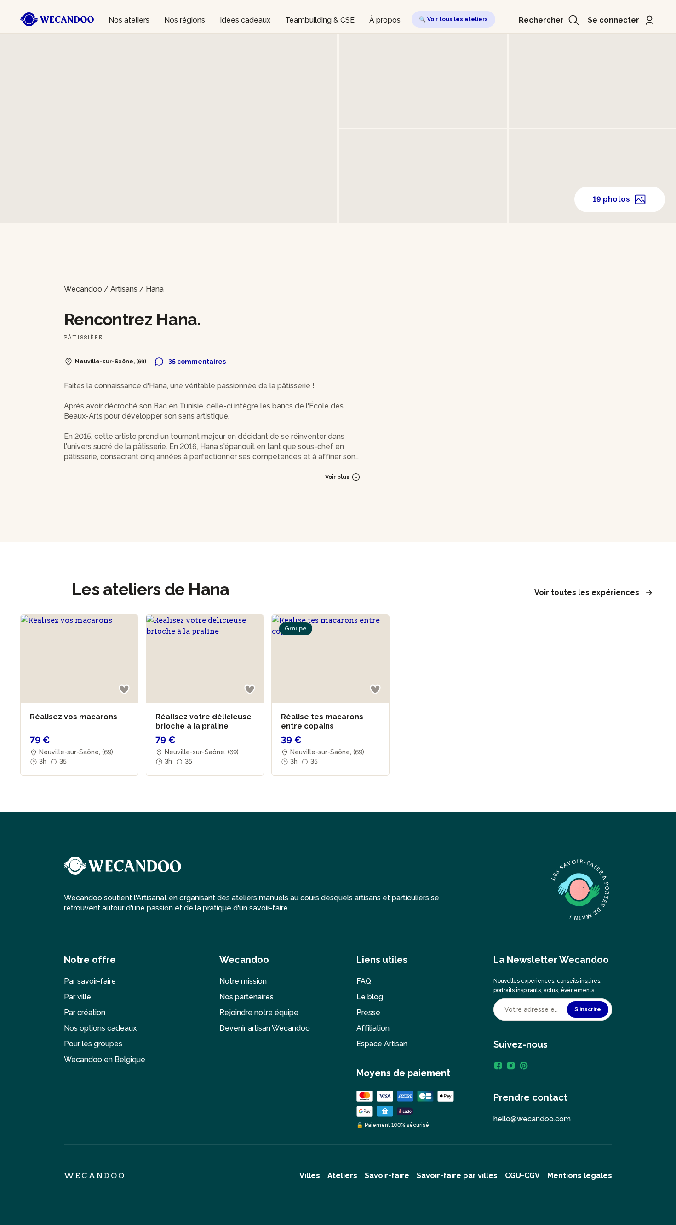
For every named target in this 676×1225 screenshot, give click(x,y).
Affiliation (373, 1028)
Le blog (369, 996)
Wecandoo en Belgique (104, 1059)
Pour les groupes (93, 1043)
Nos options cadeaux (100, 1028)
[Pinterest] (523, 1065)
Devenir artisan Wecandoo (264, 1028)
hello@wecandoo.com (532, 1118)
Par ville (77, 996)
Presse (368, 1012)
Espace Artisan (381, 1043)
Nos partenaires (246, 996)
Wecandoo (83, 289)
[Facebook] (498, 1065)
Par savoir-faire (90, 981)
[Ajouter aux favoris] (124, 689)
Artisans (123, 289)
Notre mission (243, 981)
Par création (84, 1012)
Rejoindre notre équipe (258, 1012)
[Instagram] (511, 1065)
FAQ (363, 981)
